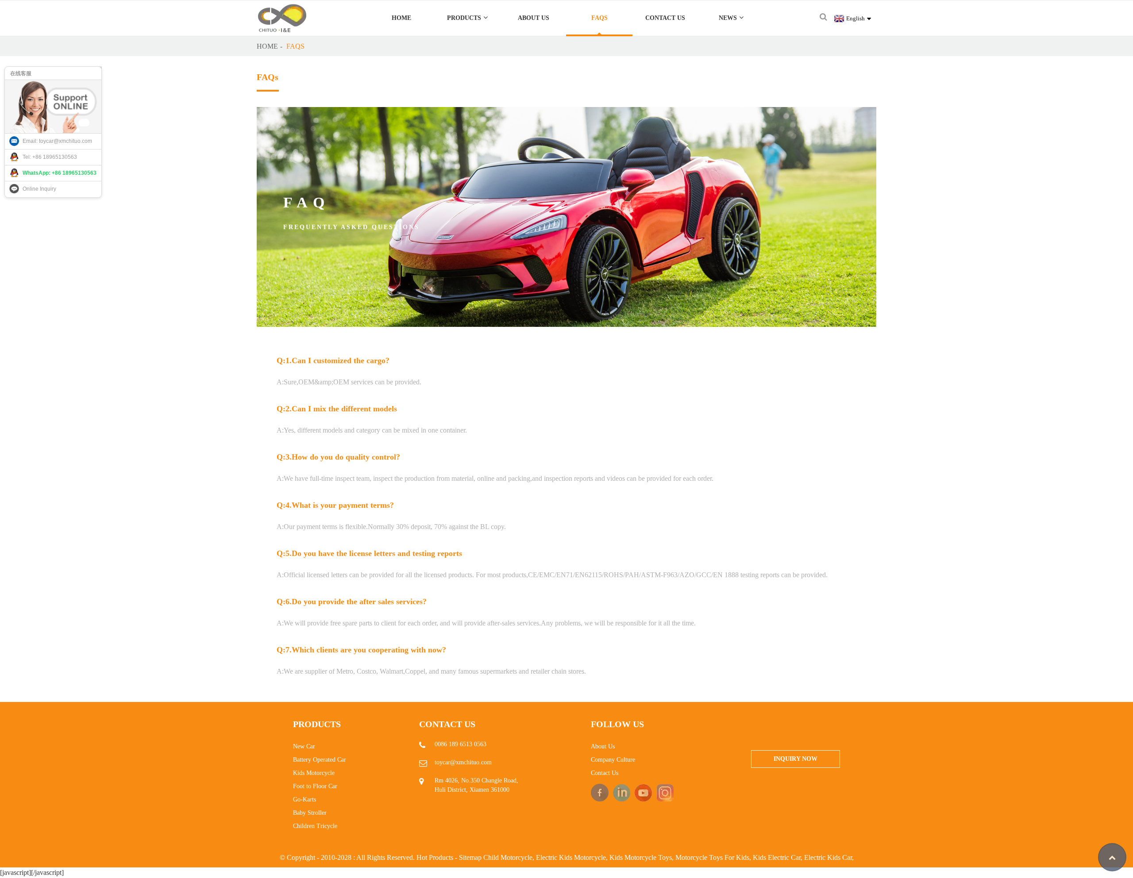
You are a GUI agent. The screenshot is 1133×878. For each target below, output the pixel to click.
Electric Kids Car (828, 857)
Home (401, 18)
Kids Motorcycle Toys (640, 857)
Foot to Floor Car (315, 786)
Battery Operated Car (319, 759)
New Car (304, 746)
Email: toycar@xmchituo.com (57, 141)
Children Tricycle (315, 826)
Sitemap (470, 857)
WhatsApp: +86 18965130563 (59, 173)
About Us (533, 18)
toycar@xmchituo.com (463, 762)
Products (464, 18)
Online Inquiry (39, 189)
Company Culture (613, 759)
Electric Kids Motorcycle (571, 857)
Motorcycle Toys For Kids (712, 857)
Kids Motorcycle (314, 773)
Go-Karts (304, 799)
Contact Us (665, 18)
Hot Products (434, 857)
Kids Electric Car (777, 857)
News (728, 18)
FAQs (599, 18)
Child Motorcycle (507, 857)
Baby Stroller (310, 812)
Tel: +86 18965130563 (50, 157)
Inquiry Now (795, 758)
